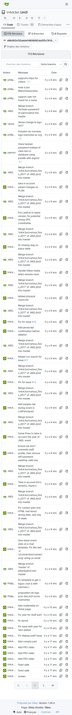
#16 (34, 321)
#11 (26, 360)
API (57, 711)
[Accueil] (6, 4)
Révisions (14, 33)
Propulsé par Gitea (27, 702)
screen (21, 676)
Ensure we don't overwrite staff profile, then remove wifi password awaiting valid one (29, 453)
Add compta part (27, 641)
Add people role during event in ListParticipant (26, 408)
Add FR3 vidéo (26, 647)
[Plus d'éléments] (68, 24)
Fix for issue (25, 382)
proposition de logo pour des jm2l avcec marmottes (29, 596)
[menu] (17, 712)
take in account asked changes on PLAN (28, 187)
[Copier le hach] (60, 79)
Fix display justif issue (30, 635)
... (29, 81)
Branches (37, 33)
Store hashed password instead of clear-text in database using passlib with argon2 (29, 151)
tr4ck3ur (13, 12)
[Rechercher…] (65, 64)
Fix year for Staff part (30, 614)
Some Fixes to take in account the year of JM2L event (30, 437)
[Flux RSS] (5, 18)
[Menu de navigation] (67, 4)
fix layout (23, 620)
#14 (34, 382)
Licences (46, 711)
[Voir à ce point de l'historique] (66, 79)
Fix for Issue (25, 321)
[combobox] (51, 64)
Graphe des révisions (18, 46)
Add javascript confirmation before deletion (29, 331)
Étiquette (61, 33)
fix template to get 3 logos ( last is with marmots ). (29, 583)
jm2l (24, 12)
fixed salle (23, 664)
